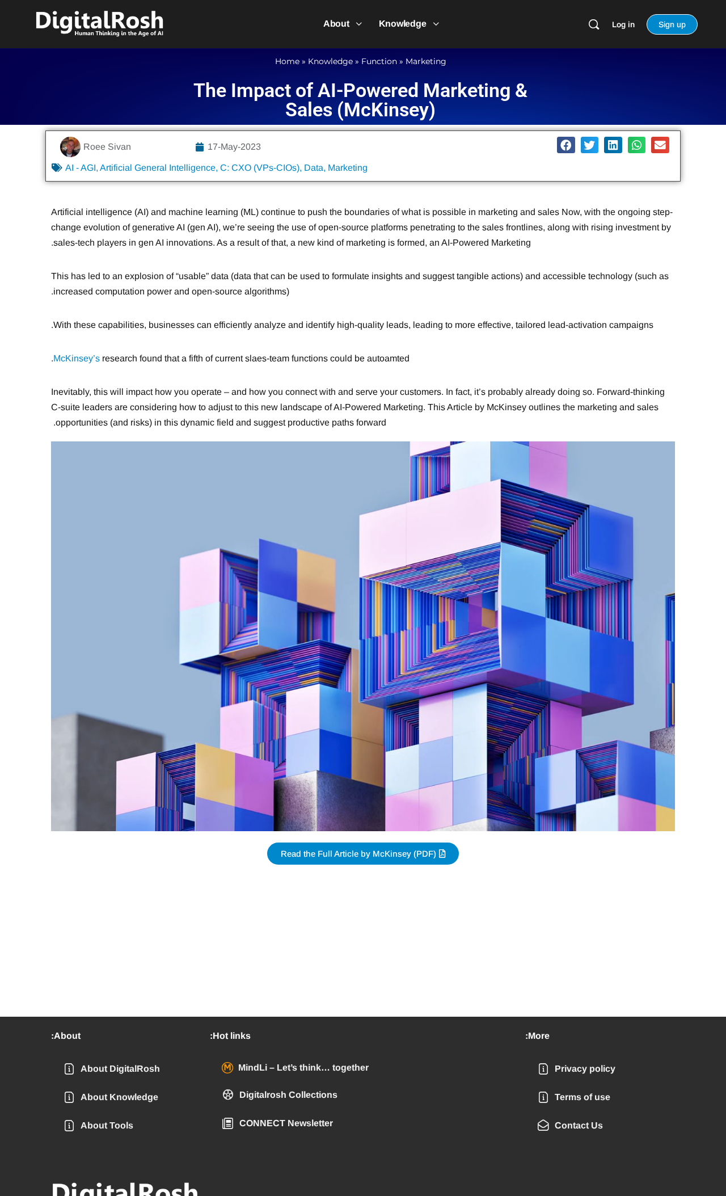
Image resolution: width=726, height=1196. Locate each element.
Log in (623, 24)
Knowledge (330, 61)
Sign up (672, 24)
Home (287, 61)
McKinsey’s (76, 358)
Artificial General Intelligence (158, 167)
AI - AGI (80, 167)
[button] (566, 145)
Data (313, 167)
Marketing (426, 61)
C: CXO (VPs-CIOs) (259, 167)
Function (379, 61)
